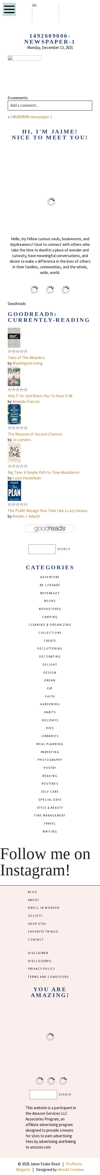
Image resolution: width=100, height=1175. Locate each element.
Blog (32, 892)
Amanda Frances (26, 401)
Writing (50, 831)
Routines (50, 783)
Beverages (50, 593)
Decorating (50, 656)
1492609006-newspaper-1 (31, 116)
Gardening (50, 704)
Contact (35, 939)
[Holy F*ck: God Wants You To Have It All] (14, 384)
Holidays (50, 720)
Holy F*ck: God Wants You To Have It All (40, 395)
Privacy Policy (41, 969)
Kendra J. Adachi (26, 516)
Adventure (50, 577)
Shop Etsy (37, 924)
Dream (49, 680)
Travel (50, 823)
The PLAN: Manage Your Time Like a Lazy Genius (47, 510)
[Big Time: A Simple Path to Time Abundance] (14, 461)
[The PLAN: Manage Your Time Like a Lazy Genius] (14, 499)
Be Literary (50, 585)
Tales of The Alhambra (26, 357)
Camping (50, 617)
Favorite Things (43, 931)
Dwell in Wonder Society (43, 912)
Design (49, 672)
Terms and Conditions (48, 977)
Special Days (50, 800)
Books (50, 601)
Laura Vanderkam (27, 477)
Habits (50, 712)
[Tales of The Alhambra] (14, 346)
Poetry (50, 768)
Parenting (50, 752)
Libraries (50, 736)
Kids (50, 728)
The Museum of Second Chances (35, 434)
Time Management (50, 815)
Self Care (50, 791)
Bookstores (50, 609)
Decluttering (49, 648)
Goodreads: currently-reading (49, 317)
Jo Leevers (22, 439)
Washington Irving (28, 363)
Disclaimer (38, 953)
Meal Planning (50, 744)
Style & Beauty (50, 808)
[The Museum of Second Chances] (14, 422)
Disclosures (39, 961)
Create (50, 641)
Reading (49, 776)
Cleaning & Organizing (50, 625)
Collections (50, 633)
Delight (50, 664)
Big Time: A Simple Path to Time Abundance (43, 472)
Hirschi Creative (71, 1169)
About (33, 900)
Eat (50, 688)
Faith (50, 696)
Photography (50, 760)
